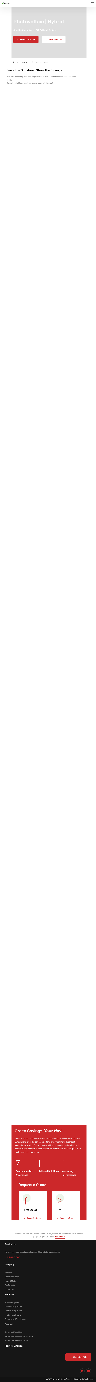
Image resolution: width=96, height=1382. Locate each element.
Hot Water (30, 1209)
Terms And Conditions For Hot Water (19, 1336)
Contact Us (9, 1289)
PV (59, 1209)
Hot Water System (12, 1302)
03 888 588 (13, 1257)
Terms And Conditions (13, 1332)
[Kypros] (6, 3)
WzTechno (88, 1379)
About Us (8, 1273)
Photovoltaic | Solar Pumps (15, 1319)
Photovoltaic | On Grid (13, 1311)
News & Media (10, 1281)
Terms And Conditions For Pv (16, 1341)
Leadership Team (12, 1277)
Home (15, 62)
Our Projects (10, 1285)
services (25, 62)
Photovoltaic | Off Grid (13, 1307)
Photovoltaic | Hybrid (13, 1315)
